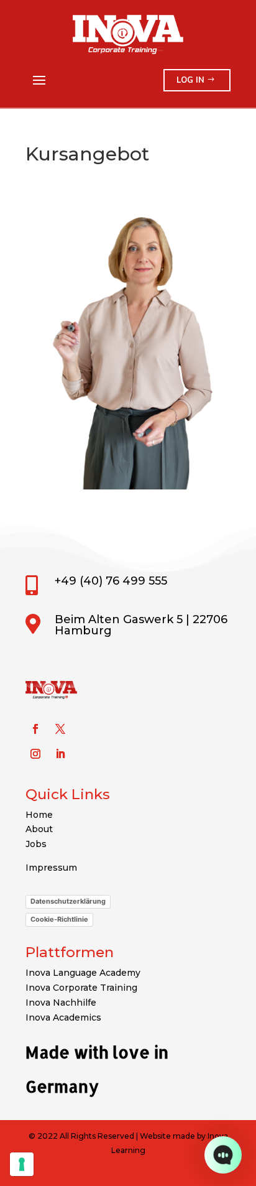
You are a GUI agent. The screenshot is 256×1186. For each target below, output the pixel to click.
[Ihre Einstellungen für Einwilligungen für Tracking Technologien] (22, 1164)
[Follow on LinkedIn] (60, 754)
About (39, 829)
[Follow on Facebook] (35, 729)
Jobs (36, 844)
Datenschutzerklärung (68, 901)
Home (39, 814)
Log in (190, 80)
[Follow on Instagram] (35, 754)
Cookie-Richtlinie (59, 919)
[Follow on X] (60, 729)
